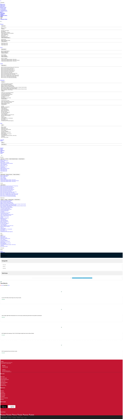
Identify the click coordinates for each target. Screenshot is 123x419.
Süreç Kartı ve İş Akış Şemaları (5, 241)
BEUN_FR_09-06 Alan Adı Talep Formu (7, 71)
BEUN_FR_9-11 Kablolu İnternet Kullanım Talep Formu (10, 75)
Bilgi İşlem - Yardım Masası (4, 217)
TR (1, 17)
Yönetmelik (3, 136)
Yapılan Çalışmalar (4, 55)
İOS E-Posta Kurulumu (3, 223)
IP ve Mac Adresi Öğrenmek (5, 112)
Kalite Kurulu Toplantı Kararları (6, 129)
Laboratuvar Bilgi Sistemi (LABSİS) (6, 94)
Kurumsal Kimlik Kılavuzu (4, 379)
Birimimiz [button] (1, 24)
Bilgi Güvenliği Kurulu (3, 176)
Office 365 (2, 116)
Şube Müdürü (3, 31)
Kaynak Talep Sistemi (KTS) (5, 95)
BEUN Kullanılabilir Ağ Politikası (6, 84)
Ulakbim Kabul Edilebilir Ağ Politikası (7, 83)
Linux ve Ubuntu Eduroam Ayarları (6, 102)
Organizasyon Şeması (4, 36)
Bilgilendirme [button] (2, 80)
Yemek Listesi (2, 376)
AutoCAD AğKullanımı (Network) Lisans (7, 114)
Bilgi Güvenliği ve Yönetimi (5, 32)
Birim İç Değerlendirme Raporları (6, 133)
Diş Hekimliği (2, 396)
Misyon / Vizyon (3, 27)
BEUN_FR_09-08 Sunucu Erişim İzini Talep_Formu (9, 73)
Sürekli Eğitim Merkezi (3, 382)
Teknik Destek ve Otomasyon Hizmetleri (7, 33)
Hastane (22, 417)
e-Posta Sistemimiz (4, 108)
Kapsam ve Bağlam (4, 58)
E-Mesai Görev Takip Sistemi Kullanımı (7, 92)
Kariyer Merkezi (2, 383)
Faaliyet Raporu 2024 (3, 170)
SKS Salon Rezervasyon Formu (6, 97)
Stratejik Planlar (3, 39)
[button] (3, 26)
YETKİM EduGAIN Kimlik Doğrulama (7, 120)
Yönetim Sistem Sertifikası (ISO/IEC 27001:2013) (8, 181)
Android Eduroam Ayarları (5, 100)
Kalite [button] (1, 123)
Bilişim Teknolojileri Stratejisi (5, 40)
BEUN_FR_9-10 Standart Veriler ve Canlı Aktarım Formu (9, 193)
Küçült (2, 285)
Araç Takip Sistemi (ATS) (5, 96)
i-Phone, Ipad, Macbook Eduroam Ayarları (7, 101)
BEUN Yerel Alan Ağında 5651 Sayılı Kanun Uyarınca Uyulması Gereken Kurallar (14, 87)
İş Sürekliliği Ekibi (4, 134)
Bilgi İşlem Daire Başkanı (5, 30)
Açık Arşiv (2, 390)
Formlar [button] (1, 63)
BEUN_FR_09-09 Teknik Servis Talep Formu (8, 74)
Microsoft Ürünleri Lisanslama (5, 115)
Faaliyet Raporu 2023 (3, 171)
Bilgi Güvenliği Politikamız (5, 51)
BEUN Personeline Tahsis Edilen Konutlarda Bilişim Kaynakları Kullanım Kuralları (13, 205)
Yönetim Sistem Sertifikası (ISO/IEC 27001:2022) (8, 59)
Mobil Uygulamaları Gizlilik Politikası (7, 89)
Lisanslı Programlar (4, 113)
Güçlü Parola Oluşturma (5, 109)
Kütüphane (2, 399)
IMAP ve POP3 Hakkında (5, 110)
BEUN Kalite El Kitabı (4, 137)
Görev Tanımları (3, 54)
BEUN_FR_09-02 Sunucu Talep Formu (7, 68)
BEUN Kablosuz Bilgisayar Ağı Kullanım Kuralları (9, 88)
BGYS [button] (1, 47)
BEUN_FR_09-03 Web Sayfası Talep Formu (7, 187)
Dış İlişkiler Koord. (3, 385)
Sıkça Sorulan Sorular (4, 119)
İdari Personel (3, 35)
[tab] (2, 159)
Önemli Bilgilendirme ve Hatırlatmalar (7, 118)
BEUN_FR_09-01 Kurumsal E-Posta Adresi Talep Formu (10, 67)
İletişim (26, 417)
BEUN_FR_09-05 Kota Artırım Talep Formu (8, 70)
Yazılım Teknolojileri (4, 34)
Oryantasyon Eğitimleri (4, 131)
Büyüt (8, 285)
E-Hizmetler (2, 139)
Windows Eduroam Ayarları (5, 103)
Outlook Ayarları (3, 117)
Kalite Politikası (3, 127)
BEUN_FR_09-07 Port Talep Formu (6, 72)
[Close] (0, 23)
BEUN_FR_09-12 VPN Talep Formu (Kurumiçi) (8, 76)
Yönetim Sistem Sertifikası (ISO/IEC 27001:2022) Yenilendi (10, 60)
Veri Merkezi (2, 211)
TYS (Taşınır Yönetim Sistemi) (6, 93)
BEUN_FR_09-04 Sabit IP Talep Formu (7, 69)
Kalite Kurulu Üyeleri (4, 128)
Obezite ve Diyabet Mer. (4, 397)
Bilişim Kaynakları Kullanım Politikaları (7, 85)
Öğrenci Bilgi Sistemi (4, 417)
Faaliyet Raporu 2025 (4, 43)
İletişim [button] (1, 140)
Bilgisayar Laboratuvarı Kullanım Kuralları (7, 86)
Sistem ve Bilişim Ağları (4, 165)
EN (1, 18)
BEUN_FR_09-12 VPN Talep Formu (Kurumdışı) (9, 77)
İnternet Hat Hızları (4, 111)
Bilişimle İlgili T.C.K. (4, 107)
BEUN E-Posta (2, 393)
